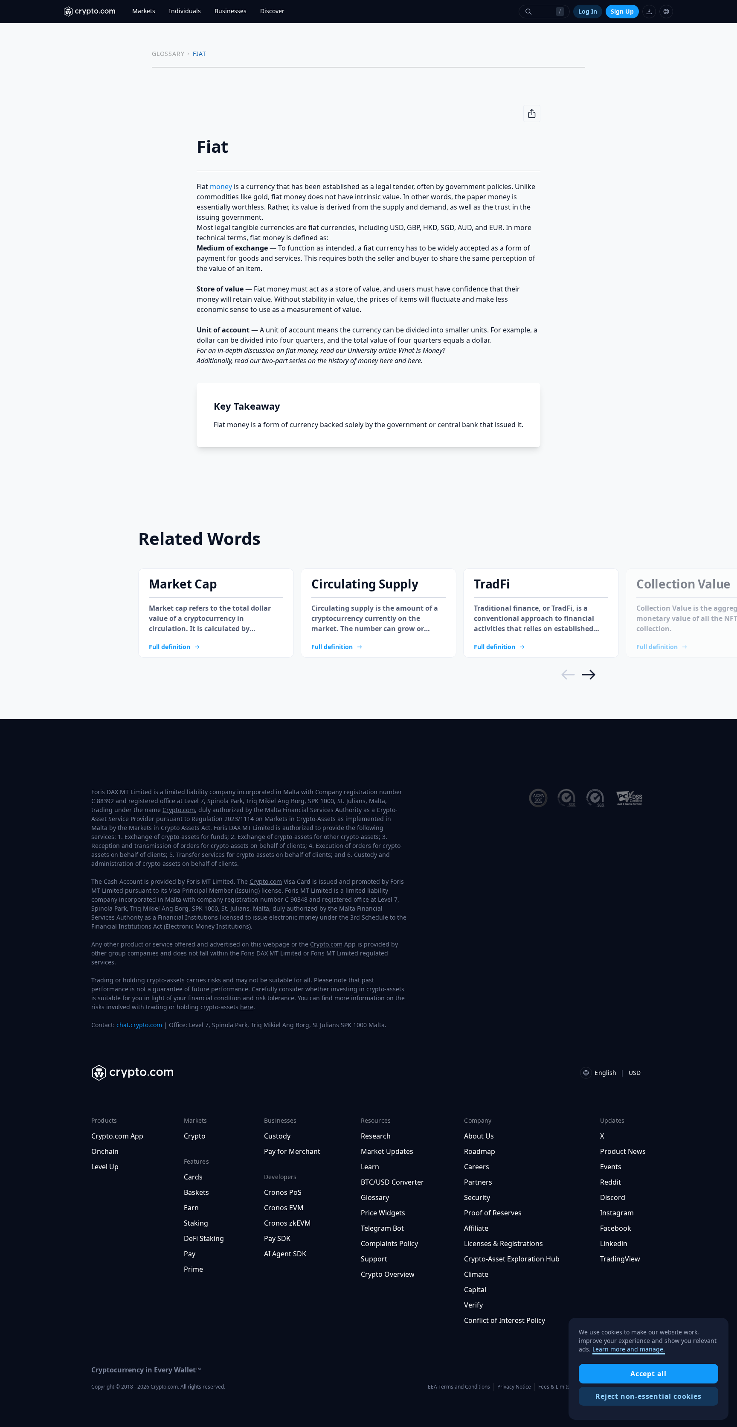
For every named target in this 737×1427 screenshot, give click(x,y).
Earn (191, 1207)
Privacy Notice (514, 1386)
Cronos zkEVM (287, 1223)
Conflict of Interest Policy (504, 1320)
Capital (475, 1289)
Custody (277, 1136)
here (246, 1007)
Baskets (196, 1192)
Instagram (617, 1213)
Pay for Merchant (292, 1151)
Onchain (105, 1151)
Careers (476, 1166)
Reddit (610, 1182)
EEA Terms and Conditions (459, 1386)
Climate (476, 1274)
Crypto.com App (117, 1136)
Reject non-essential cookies (648, 1396)
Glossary (375, 1197)
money (221, 186)
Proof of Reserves (493, 1213)
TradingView (620, 1259)
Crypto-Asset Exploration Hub (512, 1259)
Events (610, 1166)
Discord (612, 1197)
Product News (623, 1151)
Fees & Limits (554, 1386)
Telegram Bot (382, 1228)
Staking (196, 1223)
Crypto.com (178, 810)
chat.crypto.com (139, 1025)
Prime (193, 1269)
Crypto (195, 1136)
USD (635, 1073)
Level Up (105, 1166)
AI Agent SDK (285, 1253)
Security (477, 1197)
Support (374, 1259)
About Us (479, 1136)
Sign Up (622, 11)
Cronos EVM (284, 1207)
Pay (189, 1253)
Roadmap (479, 1151)
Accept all (648, 1373)
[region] (648, 1369)
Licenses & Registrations (503, 1243)
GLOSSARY (168, 53)
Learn (370, 1166)
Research (376, 1136)
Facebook (615, 1228)
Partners (478, 1182)
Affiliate (476, 1228)
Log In (587, 11)
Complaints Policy (389, 1243)
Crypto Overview (388, 1274)
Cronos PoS (283, 1192)
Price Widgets (383, 1213)
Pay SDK (277, 1238)
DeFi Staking (204, 1238)
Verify (473, 1305)
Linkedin (613, 1243)
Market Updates (387, 1151)
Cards (193, 1177)
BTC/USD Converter (392, 1182)
